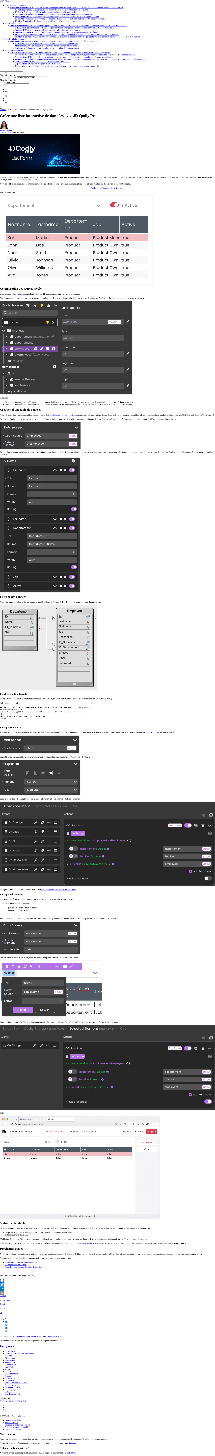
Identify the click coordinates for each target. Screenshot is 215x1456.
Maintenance (10, 1358)
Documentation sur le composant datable (21, 1262)
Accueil (3, 110)
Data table (16, 1336)
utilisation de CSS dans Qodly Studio (77, 1243)
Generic (8, 1376)
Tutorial (61, 1336)
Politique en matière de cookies (17, 1427)
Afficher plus (5, 1398)
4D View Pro (10, 1378)
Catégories (7, 1346)
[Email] (107, 1293)
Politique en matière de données (17, 1425)
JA (6, 103)
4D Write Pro (10, 1380)
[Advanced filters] (25, 73)
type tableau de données (57, 415)
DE (6, 89)
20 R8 (2, 1308)
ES (6, 98)
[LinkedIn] (107, 1289)
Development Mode (13, 1387)
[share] (5, 1332)
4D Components (11, 1374)
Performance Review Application (33, 1336)
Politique (72, 1443)
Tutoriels (3, 1304)
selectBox (41, 899)
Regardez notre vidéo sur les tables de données (23, 1267)
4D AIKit (8, 1371)
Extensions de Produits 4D (15, 5)
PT (6, 94)
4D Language (10, 1389)
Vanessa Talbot (6, 130)
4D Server (9, 1356)
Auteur (2, 82)
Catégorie (4, 75)
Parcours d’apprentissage (15, 50)
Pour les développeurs (13, 23)
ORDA (8, 1392)
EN (6, 91)
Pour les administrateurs (14, 39)
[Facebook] (107, 1281)
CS (6, 96)
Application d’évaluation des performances (107, 188)
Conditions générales (13, 1420)
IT (6, 100)
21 (1, 1313)
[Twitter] (107, 1285)
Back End (9, 1367)
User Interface (10, 1365)
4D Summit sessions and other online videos (22, 1353)
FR (2, 85)
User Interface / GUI (13, 1394)
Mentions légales (11, 1423)
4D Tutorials (10, 1351)
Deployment (10, 1360)
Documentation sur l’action (15, 1265)
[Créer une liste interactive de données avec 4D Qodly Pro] (40, 173)
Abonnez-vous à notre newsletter (13, 1401)
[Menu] (1, 107)
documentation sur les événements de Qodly (58, 889)
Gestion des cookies (13, 1429)
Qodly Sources (18, 294)
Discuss (3, 1296)
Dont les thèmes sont (8, 77)
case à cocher (154, 732)
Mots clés (3, 80)
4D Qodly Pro (5, 1336)
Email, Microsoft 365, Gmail (16, 1383)
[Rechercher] (27, 73)
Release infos (10, 1362)
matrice (73, 415)
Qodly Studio (5, 1300)
